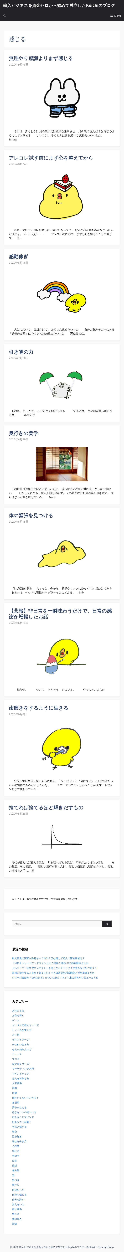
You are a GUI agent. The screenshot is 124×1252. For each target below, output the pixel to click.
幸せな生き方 (19, 1141)
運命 (14, 1223)
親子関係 (17, 1209)
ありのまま (18, 1010)
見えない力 (18, 1204)
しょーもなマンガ (21, 1029)
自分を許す (18, 1199)
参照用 (15, 1102)
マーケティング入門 (23, 1068)
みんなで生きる (20, 1078)
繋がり (15, 1184)
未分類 (15, 1170)
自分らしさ (18, 1189)
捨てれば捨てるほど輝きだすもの (46, 807)
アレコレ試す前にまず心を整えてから (51, 157)
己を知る (17, 1136)
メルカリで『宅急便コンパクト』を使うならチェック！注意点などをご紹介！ (54, 967)
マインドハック (20, 1073)
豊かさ (15, 1214)
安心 (14, 1131)
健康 (14, 1092)
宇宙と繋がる (19, 1126)
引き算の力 (21, 351)
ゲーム (15, 1020)
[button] (4, 15)
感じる (15, 1151)
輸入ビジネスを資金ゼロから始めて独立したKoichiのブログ (59, 5)
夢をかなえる (19, 1107)
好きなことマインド (23, 1117)
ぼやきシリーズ (20, 1063)
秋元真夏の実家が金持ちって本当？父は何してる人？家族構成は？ (48, 958)
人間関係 (17, 1083)
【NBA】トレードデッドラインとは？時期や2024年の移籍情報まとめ (50, 963)
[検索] (107, 924)
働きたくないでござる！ (25, 1097)
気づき (15, 1180)
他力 (14, 1088)
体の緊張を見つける (31, 515)
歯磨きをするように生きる (38, 707)
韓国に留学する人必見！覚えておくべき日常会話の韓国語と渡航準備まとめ (53, 972)
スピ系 (15, 1034)
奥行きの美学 (23, 433)
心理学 (15, 1146)
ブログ (15, 1059)
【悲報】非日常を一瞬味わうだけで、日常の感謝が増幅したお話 (60, 613)
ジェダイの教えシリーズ (25, 1025)
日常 (14, 1160)
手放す (15, 1155)
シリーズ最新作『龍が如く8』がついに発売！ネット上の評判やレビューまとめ (55, 977)
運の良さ (17, 1218)
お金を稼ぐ (18, 1015)
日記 (14, 1165)
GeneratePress (106, 1247)
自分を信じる (19, 1194)
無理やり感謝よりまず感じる (41, 58)
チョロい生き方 (20, 1044)
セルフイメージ (20, 1039)
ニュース (17, 1054)
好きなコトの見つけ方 (24, 1112)
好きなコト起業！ (21, 1121)
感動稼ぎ (18, 256)
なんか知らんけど (21, 1049)
